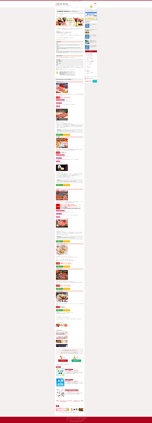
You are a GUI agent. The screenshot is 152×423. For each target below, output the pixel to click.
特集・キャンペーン (69, 364)
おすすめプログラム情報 (59, 364)
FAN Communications (75, 421)
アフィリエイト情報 (90, 61)
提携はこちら (59, 134)
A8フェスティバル (89, 67)
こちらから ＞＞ (70, 259)
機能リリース (88, 73)
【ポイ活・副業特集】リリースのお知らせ (71, 370)
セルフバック (67, 134)
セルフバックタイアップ (90, 56)
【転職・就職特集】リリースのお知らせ (71, 381)
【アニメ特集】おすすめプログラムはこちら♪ (72, 391)
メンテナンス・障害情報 (90, 72)
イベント (88, 66)
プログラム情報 (64, 364)
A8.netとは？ (63, 360)
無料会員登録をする (76, 360)
